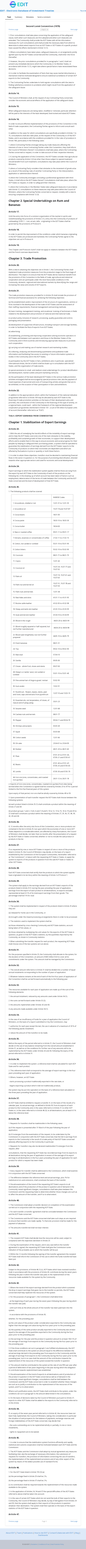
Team (19, 1533)
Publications (28, 1533)
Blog (77, 1533)
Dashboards (43, 1535)
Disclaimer (34, 1544)
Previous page (13, 29)
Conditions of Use (44, 1544)
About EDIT (10, 1533)
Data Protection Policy (57, 1544)
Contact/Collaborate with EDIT (61, 1533)
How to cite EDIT (41, 1533)
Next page (74, 29)
